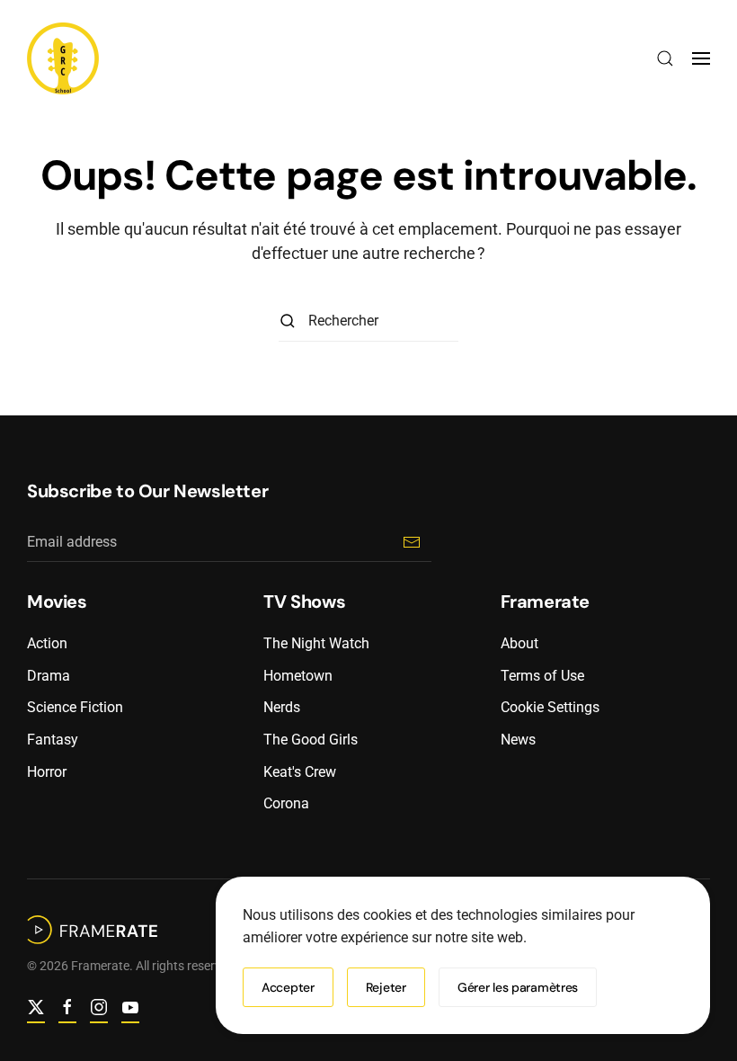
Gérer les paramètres (517, 987)
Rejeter (386, 987)
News (518, 739)
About (519, 643)
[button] (665, 58)
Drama (48, 675)
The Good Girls (310, 739)
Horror (47, 771)
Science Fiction (75, 707)
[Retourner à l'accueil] (63, 58)
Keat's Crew (299, 771)
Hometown (298, 675)
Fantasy (52, 739)
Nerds (281, 707)
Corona (286, 803)
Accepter (288, 987)
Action (47, 643)
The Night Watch (316, 643)
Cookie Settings (550, 707)
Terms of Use (542, 675)
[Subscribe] (411, 542)
